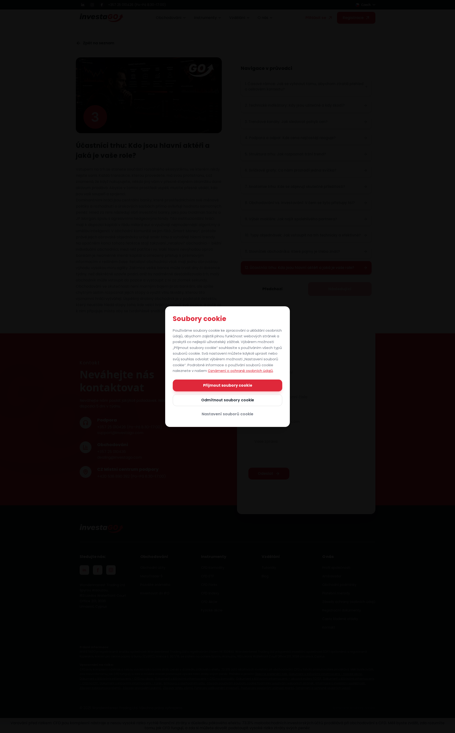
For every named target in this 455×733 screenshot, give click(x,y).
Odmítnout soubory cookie (227, 400)
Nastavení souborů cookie (227, 414)
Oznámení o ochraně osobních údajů (240, 370)
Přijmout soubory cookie (227, 385)
